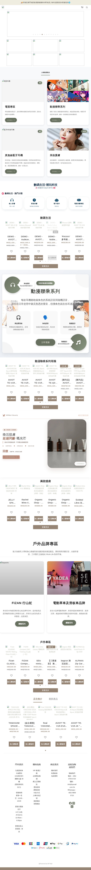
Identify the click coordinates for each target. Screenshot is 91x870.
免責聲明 (54, 776)
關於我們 (54, 770)
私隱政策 (54, 773)
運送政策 (37, 787)
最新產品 (53, 699)
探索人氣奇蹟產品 (10, 457)
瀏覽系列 (22, 624)
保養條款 (37, 804)
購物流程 (37, 790)
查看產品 (10, 120)
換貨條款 (37, 801)
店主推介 (37, 699)
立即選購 (45, 342)
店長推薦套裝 (80, 463)
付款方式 (37, 793)
